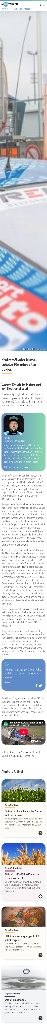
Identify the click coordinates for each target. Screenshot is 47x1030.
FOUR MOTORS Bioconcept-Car (19, 755)
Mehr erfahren (40, 833)
